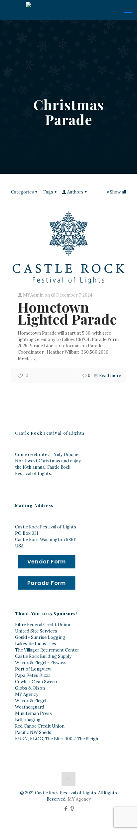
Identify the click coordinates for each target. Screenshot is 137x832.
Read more (110, 375)
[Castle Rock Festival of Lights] (68, 10)
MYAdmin (33, 295)
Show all (118, 192)
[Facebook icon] (66, 808)
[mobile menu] (128, 10)
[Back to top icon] (68, 779)
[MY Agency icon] (72, 808)
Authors (75, 192)
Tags (48, 192)
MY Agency (79, 799)
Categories (22, 192)
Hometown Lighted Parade (67, 313)
